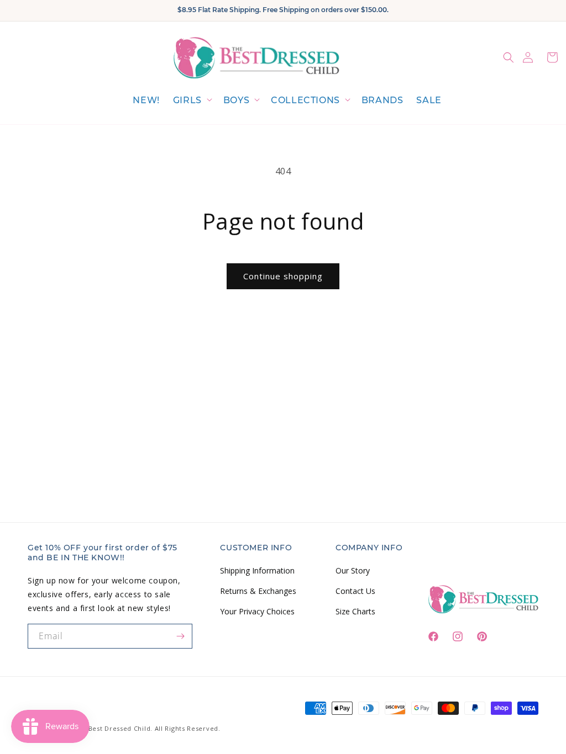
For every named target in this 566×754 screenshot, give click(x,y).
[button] (191, 100)
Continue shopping (283, 276)
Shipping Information (257, 570)
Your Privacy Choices (257, 611)
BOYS (236, 100)
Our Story (353, 570)
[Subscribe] (180, 636)
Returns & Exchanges (258, 591)
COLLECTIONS (305, 100)
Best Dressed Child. (120, 728)
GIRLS (187, 100)
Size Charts (355, 611)
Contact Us (355, 591)
